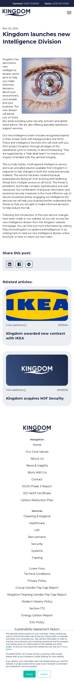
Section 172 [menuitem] (37, 608)
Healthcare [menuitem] (37, 523)
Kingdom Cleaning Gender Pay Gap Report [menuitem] (37, 594)
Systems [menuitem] (37, 550)
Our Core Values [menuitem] (37, 451)
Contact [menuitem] (37, 479)
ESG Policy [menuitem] (37, 622)
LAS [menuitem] (37, 530)
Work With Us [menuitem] (37, 472)
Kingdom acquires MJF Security (35, 398)
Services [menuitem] (37, 511)
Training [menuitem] (37, 557)
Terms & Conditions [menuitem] (37, 573)
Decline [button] (44, 674)
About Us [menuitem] (37, 458)
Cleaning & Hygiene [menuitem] (37, 516)
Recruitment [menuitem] (37, 537)
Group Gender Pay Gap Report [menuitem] (37, 587)
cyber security (34, 121)
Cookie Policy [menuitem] (37, 568)
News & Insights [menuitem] (37, 465)
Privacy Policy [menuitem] (37, 580)
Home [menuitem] (37, 444)
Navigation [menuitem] (37, 439)
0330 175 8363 (31, 3)
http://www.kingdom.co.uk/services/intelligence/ (31, 229)
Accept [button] (29, 674)
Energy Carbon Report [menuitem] (37, 615)
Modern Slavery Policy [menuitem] (37, 601)
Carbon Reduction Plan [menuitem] (37, 500)
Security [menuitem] (37, 544)
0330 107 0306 (60, 3)
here (15, 233)
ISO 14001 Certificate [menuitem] (37, 493)
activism (49, 121)
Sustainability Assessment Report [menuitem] (37, 629)
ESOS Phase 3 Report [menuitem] (37, 486)
